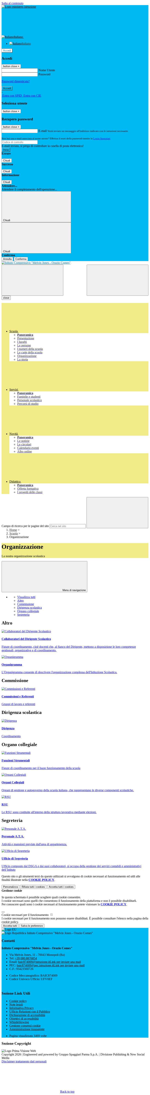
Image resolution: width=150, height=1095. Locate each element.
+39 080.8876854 (26, 958)
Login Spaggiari (101, 138)
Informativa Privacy (21, 1008)
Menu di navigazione (74, 590)
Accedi (7, 50)
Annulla (7, 259)
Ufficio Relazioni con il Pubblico (29, 1011)
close (6, 297)
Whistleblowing (19, 1022)
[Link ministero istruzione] (19, 6)
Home (13, 530)
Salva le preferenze (32, 925)
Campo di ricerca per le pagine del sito (25, 526)
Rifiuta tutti (33, 886)
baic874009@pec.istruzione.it (51, 965)
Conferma (20, 259)
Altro (20, 600)
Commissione (25, 604)
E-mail (42, 130)
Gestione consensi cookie (25, 1025)
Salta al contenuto (12, 3)
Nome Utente (46, 70)
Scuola (13, 533)
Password (44, 74)
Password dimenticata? (16, 81)
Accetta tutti (61, 886)
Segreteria (23, 614)
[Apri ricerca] (117, 280)
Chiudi (6, 160)
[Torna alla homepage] (75, 263)
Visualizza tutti (26, 597)
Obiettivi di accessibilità (24, 1018)
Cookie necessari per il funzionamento (25, 915)
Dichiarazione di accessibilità (27, 1015)
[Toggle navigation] (32, 280)
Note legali (16, 1004)
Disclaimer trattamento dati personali (24, 1061)
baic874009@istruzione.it (49, 961)
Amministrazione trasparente (27, 1029)
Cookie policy (18, 1001)
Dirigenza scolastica (29, 607)
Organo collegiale (28, 611)
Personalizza (10, 886)
